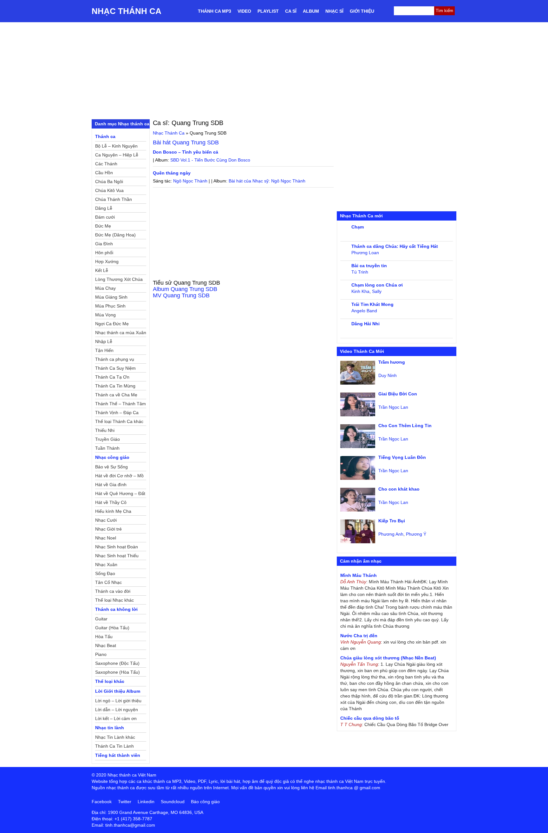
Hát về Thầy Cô (111, 502)
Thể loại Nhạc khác (114, 600)
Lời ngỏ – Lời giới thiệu (118, 700)
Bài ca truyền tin (369, 265)
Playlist (268, 11)
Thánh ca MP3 (214, 11)
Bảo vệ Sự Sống (111, 466)
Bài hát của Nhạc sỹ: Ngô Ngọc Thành (267, 180)
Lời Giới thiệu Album (117, 691)
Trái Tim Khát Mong (372, 304)
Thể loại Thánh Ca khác (119, 421)
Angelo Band (364, 310)
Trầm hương (391, 362)
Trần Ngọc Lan (393, 407)
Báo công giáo (205, 801)
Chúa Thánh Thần (113, 199)
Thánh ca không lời (116, 609)
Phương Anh (390, 534)
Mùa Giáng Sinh (111, 297)
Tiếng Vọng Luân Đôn (402, 457)
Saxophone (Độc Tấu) (117, 663)
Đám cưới (105, 217)
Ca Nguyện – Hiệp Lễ (116, 154)
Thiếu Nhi (104, 430)
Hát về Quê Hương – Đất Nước (120, 494)
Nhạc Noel (105, 537)
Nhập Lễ (103, 341)
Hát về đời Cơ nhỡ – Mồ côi (119, 476)
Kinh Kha (360, 291)
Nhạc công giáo (112, 457)
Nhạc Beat (105, 645)
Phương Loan (365, 252)
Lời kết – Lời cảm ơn (116, 718)
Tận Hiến (104, 350)
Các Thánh (106, 163)
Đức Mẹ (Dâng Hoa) (115, 234)
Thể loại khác (109, 681)
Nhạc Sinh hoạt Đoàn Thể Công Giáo (116, 547)
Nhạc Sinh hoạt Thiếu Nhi (117, 556)
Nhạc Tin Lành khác (115, 737)
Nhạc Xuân (106, 564)
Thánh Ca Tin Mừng (115, 385)
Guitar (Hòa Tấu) (112, 627)
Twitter (124, 801)
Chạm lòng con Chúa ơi (377, 285)
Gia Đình (104, 243)
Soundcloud (173, 801)
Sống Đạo (105, 573)
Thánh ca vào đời (112, 591)
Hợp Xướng (107, 261)
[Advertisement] (274, 69)
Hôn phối (104, 252)
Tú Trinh (359, 271)
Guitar (101, 618)
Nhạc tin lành (109, 727)
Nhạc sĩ (334, 11)
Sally (377, 291)
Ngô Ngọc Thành (190, 180)
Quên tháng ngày (172, 172)
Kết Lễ (101, 270)
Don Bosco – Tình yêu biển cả (185, 152)
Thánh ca (105, 136)
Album (311, 11)
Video (244, 11)
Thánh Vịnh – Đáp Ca (117, 412)
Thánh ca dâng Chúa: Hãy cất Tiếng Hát (394, 246)
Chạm (357, 226)
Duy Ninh (387, 375)
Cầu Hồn (104, 172)
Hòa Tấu (104, 636)
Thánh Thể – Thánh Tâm (120, 403)
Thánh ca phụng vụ (114, 359)
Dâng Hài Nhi (365, 323)
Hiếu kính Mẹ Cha (113, 511)
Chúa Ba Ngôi (109, 181)
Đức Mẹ (103, 225)
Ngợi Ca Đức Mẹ (112, 323)
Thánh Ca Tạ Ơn (112, 377)
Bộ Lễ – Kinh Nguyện (116, 146)
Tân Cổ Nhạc (108, 582)
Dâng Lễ (103, 208)
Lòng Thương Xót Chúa (119, 279)
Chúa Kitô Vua (109, 190)
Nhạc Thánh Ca (126, 11)
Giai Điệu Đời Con (397, 393)
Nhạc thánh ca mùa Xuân (120, 332)
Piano (101, 654)
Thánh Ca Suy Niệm (115, 368)
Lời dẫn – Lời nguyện (116, 709)
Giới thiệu (362, 11)
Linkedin (146, 801)
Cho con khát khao (399, 489)
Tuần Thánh (107, 448)
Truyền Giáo (107, 439)
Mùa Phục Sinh (110, 305)
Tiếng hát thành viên (117, 755)
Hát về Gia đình (111, 484)
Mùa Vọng (105, 314)
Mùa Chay (105, 288)
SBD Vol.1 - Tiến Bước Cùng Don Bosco (210, 159)
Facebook (102, 801)
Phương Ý (416, 534)
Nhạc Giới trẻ (108, 529)
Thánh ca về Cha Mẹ (116, 394)
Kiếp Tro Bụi (391, 520)
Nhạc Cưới (106, 520)
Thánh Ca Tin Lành (114, 746)
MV (181, 295)
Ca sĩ (291, 11)
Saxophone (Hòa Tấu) (117, 672)
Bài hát (186, 142)
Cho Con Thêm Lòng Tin (405, 425)
